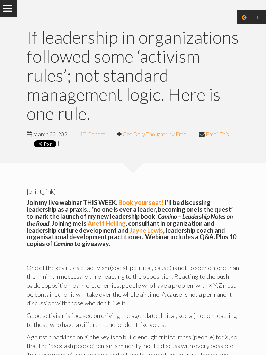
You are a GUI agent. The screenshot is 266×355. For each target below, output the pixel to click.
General (96, 134)
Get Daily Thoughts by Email (155, 134)
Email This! (218, 134)
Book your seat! (140, 202)
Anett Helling (107, 223)
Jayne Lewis (146, 230)
